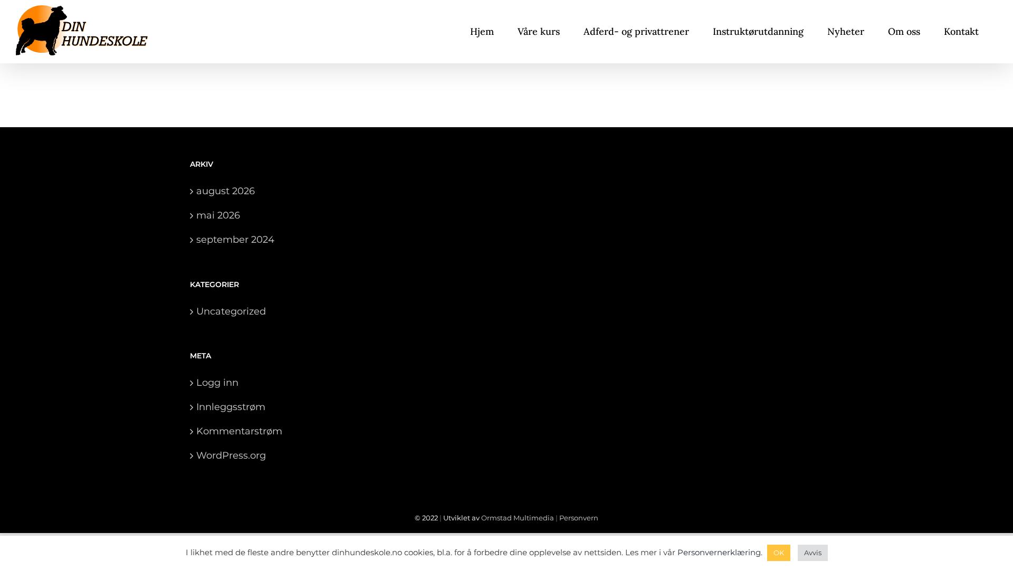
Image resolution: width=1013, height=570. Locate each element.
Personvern (578, 518)
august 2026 (225, 191)
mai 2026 (218, 215)
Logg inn (217, 382)
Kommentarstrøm (239, 431)
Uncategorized (231, 311)
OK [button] (778, 552)
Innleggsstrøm (230, 407)
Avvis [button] (812, 552)
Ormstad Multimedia (517, 518)
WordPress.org (231, 455)
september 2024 (235, 239)
